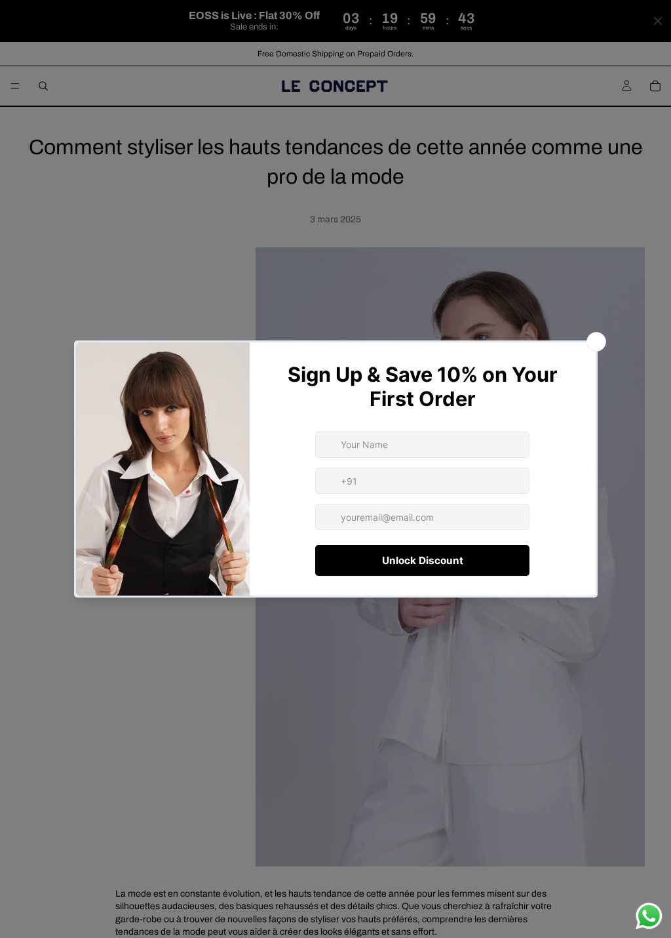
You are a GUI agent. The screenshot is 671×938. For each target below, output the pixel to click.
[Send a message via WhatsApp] (649, 916)
